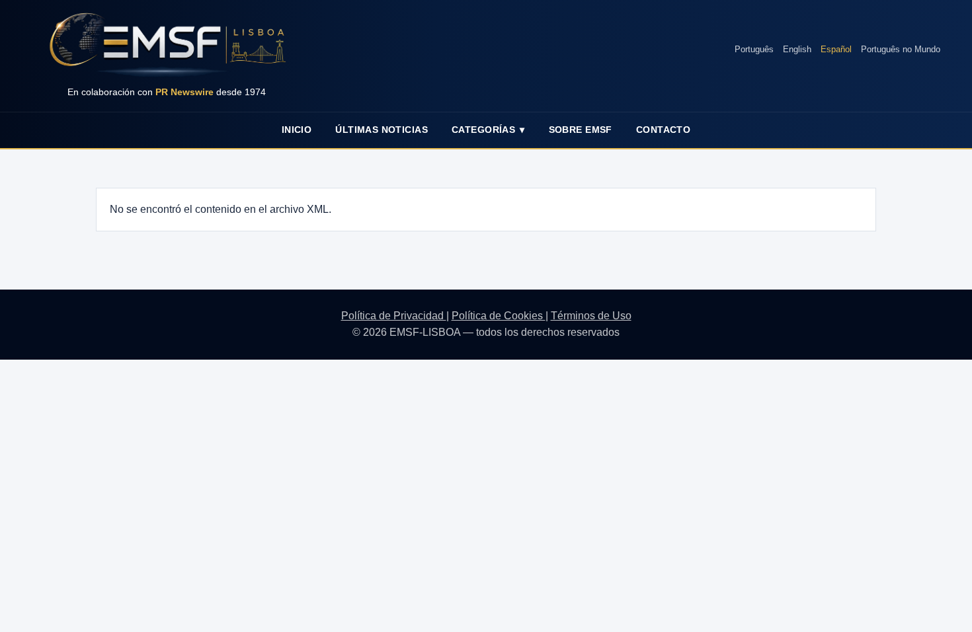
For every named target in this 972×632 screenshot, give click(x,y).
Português (754, 49)
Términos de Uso (591, 315)
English (797, 49)
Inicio (297, 129)
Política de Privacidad (393, 315)
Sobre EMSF (580, 129)
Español (836, 49)
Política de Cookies (499, 315)
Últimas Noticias (381, 129)
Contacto (663, 129)
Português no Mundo (900, 49)
